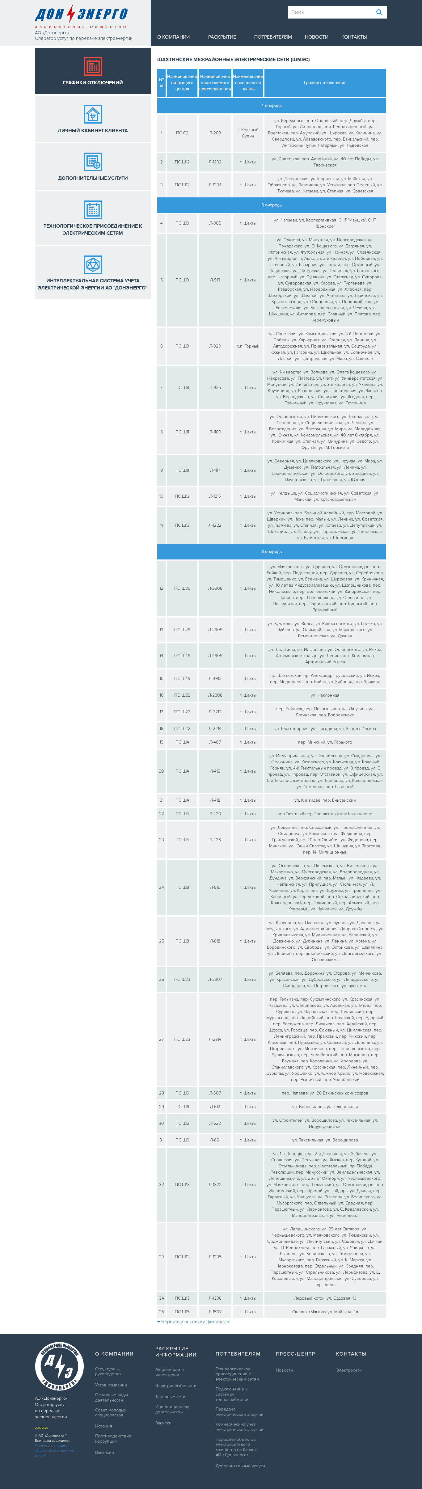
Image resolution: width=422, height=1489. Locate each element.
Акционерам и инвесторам (169, 1372)
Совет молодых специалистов (110, 1413)
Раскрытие (222, 37)
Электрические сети (175, 1385)
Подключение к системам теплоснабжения (233, 1394)
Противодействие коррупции (113, 1439)
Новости (316, 37)
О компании (173, 37)
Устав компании (111, 1385)
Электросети (349, 1370)
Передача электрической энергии (240, 1412)
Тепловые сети (170, 1396)
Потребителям (273, 37)
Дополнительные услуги (240, 1466)
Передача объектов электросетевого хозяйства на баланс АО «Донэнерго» (236, 1447)
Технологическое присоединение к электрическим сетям (237, 1374)
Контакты (354, 37)
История (103, 1426)
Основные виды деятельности (111, 1398)
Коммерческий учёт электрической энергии (240, 1427)
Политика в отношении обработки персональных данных (54, 1450)
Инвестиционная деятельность (172, 1409)
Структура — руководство (108, 1372)
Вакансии (104, 1452)
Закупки (163, 1423)
